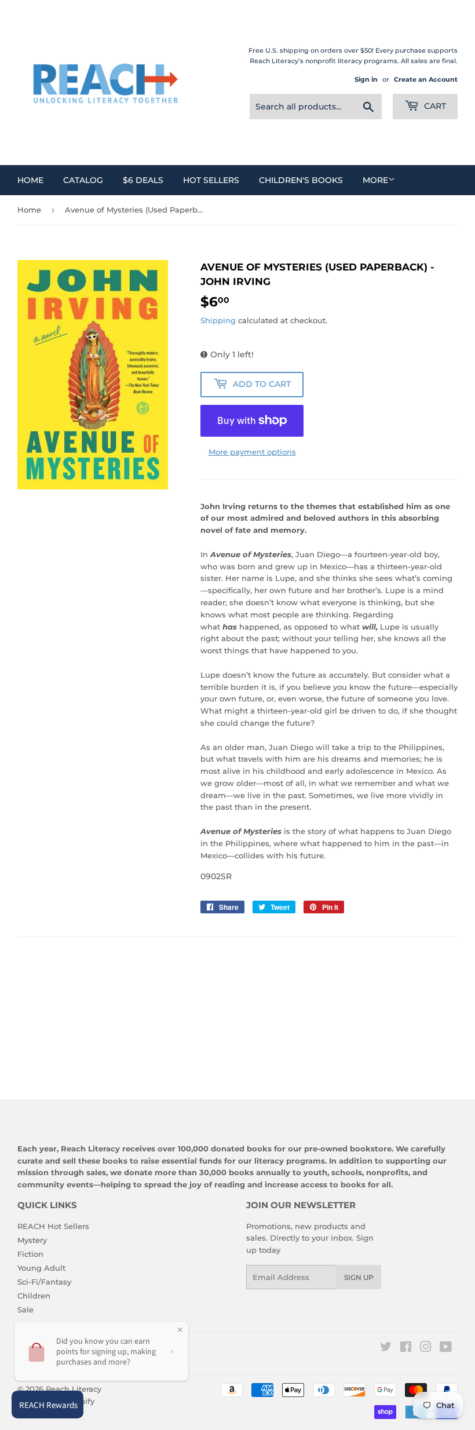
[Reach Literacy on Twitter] (386, 1348)
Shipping (218, 320)
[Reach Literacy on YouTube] (446, 1348)
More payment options (252, 451)
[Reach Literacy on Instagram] (426, 1348)
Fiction (30, 1254)
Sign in (366, 79)
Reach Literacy (73, 1389)
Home (30, 180)
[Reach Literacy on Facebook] (406, 1348)
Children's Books (301, 180)
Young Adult (41, 1267)
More (375, 180)
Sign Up (359, 1277)
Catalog (83, 180)
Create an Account (426, 79)
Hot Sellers (211, 180)
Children (33, 1295)
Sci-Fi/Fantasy (44, 1281)
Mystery (32, 1240)
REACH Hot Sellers (53, 1226)
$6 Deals (143, 180)
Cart (434, 106)
